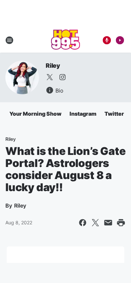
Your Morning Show (35, 113)
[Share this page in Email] (108, 222)
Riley (53, 65)
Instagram (83, 113)
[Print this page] (121, 222)
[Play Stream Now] (120, 40)
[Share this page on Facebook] (82, 222)
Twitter (114, 113)
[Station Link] (65, 40)
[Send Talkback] (107, 40)
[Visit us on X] (50, 77)
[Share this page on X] (95, 222)
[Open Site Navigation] (9, 40)
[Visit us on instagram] (62, 77)
